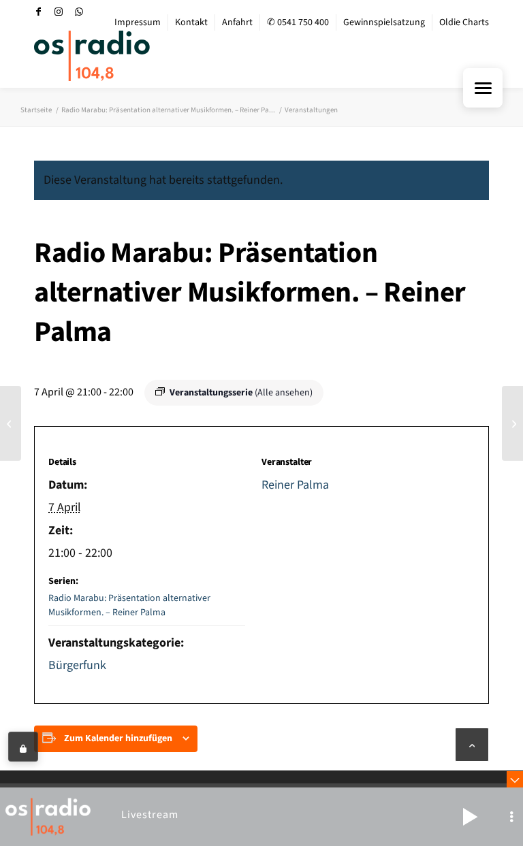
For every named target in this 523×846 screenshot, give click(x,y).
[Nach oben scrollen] (472, 745)
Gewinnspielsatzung (384, 22)
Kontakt (191, 22)
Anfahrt (237, 22)
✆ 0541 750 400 (298, 22)
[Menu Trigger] (483, 88)
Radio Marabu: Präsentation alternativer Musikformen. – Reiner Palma (129, 605)
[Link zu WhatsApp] (79, 11)
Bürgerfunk (77, 665)
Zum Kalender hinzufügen (118, 738)
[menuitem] (138, 22)
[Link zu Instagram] (58, 11)
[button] (470, 816)
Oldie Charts (464, 22)
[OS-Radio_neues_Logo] (92, 56)
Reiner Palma (295, 484)
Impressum (137, 22)
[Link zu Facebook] (38, 11)
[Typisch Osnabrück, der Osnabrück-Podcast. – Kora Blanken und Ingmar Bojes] (10, 423)
